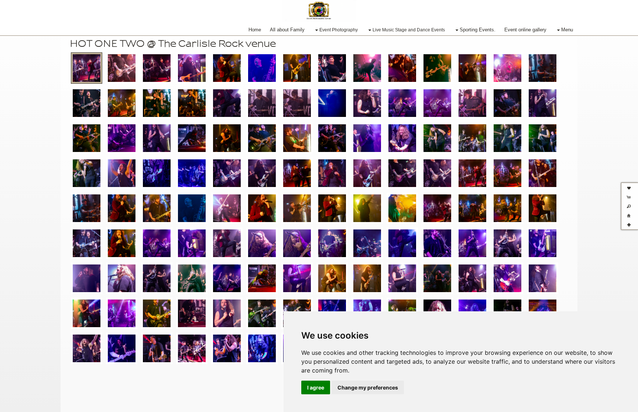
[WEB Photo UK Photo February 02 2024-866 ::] (472, 68)
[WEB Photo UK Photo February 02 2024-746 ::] (297, 173)
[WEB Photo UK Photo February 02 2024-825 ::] (122, 208)
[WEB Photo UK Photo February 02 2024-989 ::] (542, 243)
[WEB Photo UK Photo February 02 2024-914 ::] (157, 243)
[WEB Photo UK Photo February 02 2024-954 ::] (332, 103)
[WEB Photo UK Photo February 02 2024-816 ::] (86, 208)
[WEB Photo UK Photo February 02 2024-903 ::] (122, 243)
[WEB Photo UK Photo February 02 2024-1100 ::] (192, 313)
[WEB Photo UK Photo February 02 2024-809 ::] (227, 68)
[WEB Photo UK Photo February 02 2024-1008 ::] (227, 278)
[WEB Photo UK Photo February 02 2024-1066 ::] (542, 278)
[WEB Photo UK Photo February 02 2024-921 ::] (262, 243)
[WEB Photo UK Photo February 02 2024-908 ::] (192, 103)
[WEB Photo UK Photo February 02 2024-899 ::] (157, 103)
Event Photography (338, 29)
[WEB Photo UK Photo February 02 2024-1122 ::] (367, 138)
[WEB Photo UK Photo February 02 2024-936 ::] (367, 243)
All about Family (287, 29)
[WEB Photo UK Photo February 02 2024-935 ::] (332, 243)
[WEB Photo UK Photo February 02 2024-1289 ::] (262, 348)
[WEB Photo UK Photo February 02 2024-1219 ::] (86, 348)
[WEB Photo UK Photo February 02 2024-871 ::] (507, 68)
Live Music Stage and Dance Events (409, 29)
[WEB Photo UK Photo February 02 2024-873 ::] (402, 208)
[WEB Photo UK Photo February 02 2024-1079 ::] (122, 313)
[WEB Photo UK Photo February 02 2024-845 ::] (192, 208)
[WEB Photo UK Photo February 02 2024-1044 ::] (437, 278)
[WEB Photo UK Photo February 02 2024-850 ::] (332, 68)
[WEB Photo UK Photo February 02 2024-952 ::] (437, 243)
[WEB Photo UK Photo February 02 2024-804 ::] (542, 173)
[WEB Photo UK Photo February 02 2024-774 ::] (437, 173)
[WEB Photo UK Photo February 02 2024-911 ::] (192, 243)
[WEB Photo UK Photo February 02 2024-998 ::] (157, 278)
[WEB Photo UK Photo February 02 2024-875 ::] (542, 68)
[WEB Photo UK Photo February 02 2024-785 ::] (472, 173)
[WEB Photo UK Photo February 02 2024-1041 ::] (86, 138)
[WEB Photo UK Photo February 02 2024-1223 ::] (122, 348)
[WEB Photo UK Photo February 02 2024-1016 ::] (297, 278)
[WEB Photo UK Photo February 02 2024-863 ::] (297, 208)
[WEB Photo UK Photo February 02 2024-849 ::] (227, 208)
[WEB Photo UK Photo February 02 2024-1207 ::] (542, 138)
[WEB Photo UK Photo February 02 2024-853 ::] (262, 208)
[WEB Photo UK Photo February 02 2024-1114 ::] (262, 313)
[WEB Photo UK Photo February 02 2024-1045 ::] (122, 138)
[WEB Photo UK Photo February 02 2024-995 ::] (122, 278)
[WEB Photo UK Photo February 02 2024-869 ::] (367, 208)
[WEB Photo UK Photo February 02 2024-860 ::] (402, 68)
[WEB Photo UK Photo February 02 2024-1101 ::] (332, 138)
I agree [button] (315, 387)
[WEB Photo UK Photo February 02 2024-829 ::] (157, 208)
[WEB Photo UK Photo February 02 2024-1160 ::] (507, 138)
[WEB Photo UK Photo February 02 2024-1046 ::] (472, 278)
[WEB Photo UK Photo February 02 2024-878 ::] (507, 208)
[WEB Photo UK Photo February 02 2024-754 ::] (367, 173)
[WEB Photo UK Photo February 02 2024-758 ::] (192, 68)
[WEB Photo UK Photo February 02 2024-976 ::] (402, 103)
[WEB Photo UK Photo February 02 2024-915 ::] (227, 103)
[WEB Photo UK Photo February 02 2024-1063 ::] (507, 278)
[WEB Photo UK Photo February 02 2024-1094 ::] (297, 138)
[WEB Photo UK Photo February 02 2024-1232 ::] (157, 348)
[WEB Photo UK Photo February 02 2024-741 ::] (86, 68)
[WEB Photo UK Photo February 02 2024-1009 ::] (472, 103)
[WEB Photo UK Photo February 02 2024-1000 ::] (192, 278)
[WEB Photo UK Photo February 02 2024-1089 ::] (157, 313)
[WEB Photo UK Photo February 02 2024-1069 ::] (192, 138)
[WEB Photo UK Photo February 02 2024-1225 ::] (122, 173)
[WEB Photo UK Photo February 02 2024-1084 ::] (262, 138)
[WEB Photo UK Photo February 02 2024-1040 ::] (402, 278)
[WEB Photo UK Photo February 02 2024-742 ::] (122, 68)
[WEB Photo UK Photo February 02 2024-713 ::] (227, 173)
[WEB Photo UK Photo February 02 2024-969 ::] (507, 243)
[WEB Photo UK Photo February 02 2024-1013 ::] (262, 278)
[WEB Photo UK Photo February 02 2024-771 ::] (402, 173)
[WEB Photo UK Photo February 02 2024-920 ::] (227, 243)
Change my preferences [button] (367, 387)
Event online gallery (525, 29)
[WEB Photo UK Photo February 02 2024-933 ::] (297, 103)
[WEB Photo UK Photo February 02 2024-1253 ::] (192, 173)
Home (254, 29)
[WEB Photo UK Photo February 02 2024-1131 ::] (402, 138)
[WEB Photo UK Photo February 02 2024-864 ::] (437, 68)
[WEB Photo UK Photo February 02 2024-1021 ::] (507, 103)
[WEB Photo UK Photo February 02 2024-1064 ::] (157, 138)
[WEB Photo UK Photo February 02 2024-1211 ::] (86, 173)
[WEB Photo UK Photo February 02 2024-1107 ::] (227, 313)
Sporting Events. (477, 29)
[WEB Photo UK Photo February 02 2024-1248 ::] (157, 173)
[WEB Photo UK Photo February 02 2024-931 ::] (262, 103)
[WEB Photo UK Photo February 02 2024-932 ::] (297, 243)
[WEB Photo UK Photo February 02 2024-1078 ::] (227, 138)
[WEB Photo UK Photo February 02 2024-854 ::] (367, 68)
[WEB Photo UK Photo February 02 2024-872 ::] (437, 208)
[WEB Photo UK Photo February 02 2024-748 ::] (332, 173)
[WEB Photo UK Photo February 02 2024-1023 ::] (332, 278)
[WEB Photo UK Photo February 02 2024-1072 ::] (86, 313)
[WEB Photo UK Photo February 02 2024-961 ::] (472, 243)
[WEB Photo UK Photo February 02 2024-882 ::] (86, 103)
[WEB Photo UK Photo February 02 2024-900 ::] (86, 243)
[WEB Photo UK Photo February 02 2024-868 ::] (332, 208)
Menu (567, 29)
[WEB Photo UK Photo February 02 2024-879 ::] (472, 208)
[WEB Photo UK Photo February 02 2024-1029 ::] (367, 278)
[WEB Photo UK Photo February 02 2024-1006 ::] (437, 103)
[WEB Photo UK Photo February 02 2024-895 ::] (542, 208)
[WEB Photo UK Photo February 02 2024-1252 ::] (227, 348)
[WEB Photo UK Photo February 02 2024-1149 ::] (472, 138)
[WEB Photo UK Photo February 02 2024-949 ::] (402, 243)
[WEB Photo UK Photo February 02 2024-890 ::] (122, 103)
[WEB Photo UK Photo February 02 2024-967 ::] (367, 103)
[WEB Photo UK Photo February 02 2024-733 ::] (262, 173)
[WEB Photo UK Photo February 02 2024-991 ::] (86, 278)
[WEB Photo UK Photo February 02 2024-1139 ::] (437, 138)
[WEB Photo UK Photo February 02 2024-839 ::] (297, 68)
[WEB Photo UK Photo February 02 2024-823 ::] (262, 68)
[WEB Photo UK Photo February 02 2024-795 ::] (507, 173)
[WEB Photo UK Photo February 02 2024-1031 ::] (542, 103)
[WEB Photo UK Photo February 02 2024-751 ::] (157, 68)
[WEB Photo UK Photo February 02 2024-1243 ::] (192, 348)
